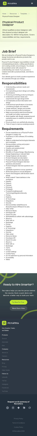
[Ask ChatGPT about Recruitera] (7, 408)
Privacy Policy (18, 418)
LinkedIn (4, 377)
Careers (4, 356)
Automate (5, 342)
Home (4, 13)
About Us (5, 352)
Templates (23, 13)
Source (4, 338)
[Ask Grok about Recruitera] (29, 408)
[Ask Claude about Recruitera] (24, 408)
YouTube (5, 391)
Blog (3, 363)
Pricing (4, 366)
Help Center (6, 370)
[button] (32, 3)
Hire (3, 345)
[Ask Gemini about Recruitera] (18, 408)
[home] (15, 3)
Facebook (5, 388)
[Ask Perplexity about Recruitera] (13, 408)
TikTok (4, 381)
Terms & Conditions (18, 423)
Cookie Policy (18, 427)
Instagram (5, 384)
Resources (13, 13)
